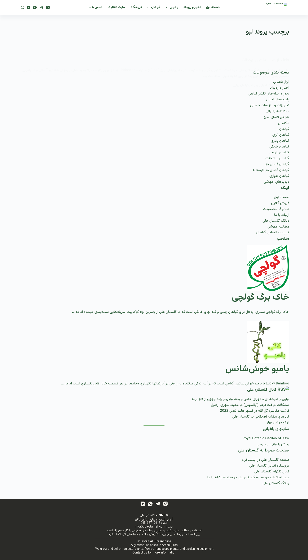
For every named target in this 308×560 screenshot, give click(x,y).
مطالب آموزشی (278, 226)
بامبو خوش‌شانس (257, 369)
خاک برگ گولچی (260, 297)
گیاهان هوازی (279, 176)
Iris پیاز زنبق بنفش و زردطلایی (263, 60)
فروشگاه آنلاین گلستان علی (269, 465)
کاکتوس (283, 123)
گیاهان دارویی (279, 152)
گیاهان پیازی (241, 85)
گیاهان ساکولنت (277, 158)
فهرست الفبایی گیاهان (272, 232)
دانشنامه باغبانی (277, 111)
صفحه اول (213, 7)
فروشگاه (136, 7)
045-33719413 (150, 523)
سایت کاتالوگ (116, 7)
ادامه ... (77, 312)
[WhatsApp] (35, 7)
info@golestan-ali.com (150, 527)
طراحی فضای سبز (276, 117)
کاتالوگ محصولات (276, 209)
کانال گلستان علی (262, 389)
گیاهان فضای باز (277, 164)
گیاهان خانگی (279, 146)
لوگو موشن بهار (278, 422)
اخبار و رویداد (192, 7)
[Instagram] (48, 7)
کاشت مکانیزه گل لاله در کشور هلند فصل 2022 (254, 411)
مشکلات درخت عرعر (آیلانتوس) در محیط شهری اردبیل (250, 405)
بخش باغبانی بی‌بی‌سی (273, 444)
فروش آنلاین (280, 203)
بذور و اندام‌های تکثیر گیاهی (268, 93)
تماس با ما (95, 7)
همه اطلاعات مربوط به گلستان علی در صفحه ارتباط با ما (248, 477)
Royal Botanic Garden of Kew (266, 438)
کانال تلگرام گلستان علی (271, 471)
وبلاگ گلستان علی (276, 221)
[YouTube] (143, 504)
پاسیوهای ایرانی (277, 99)
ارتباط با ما (281, 215)
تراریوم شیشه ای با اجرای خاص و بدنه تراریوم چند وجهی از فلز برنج (240, 399)
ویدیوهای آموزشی (276, 182)
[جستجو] (23, 7)
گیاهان (155, 7)
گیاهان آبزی (280, 135)
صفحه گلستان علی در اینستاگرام (265, 460)
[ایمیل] (28, 7)
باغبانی (174, 7)
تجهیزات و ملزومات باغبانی (269, 105)
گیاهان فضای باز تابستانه (270, 170)
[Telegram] (41, 7)
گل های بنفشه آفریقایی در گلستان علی (260, 416)
